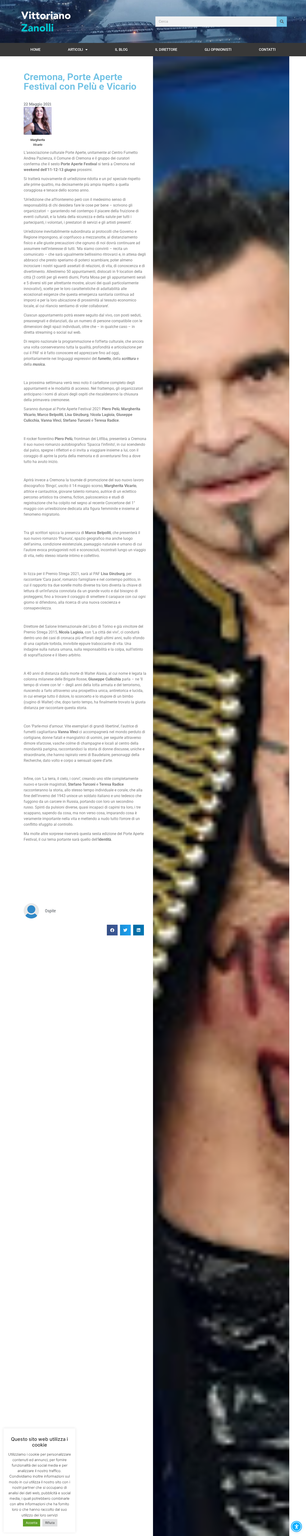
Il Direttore (166, 49)
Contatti (267, 49)
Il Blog (121, 49)
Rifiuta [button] (50, 1523)
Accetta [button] (31, 1523)
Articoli (75, 49)
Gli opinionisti (218, 49)
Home (35, 49)
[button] (112, 930)
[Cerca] (282, 21)
